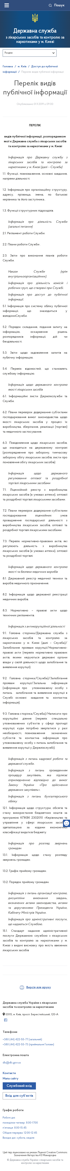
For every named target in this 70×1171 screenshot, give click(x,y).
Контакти (9, 1073)
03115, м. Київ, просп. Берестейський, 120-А (31, 1014)
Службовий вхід (19, 1086)
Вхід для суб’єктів (19, 1096)
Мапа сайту (10, 1078)
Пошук (59, 5)
